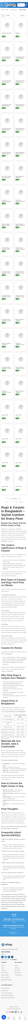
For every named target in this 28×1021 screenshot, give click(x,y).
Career (2, 967)
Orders (16, 965)
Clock (3, 896)
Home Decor (13, 9)
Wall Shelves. (4, 908)
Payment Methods (5, 988)
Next (21, 502)
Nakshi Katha (8, 906)
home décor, (4, 541)
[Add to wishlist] (11, 33)
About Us (3, 965)
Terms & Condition (5, 977)
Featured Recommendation (7, 995)
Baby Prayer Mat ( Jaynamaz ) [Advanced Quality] (20, 177)
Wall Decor (8, 898)
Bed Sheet (8, 896)
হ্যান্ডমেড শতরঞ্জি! (5, 415)
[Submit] (19, 5)
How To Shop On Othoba (6, 993)
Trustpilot (14, 959)
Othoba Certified (4, 975)
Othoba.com (4, 812)
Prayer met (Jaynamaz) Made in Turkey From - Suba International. (6, 202)
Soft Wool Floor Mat (6, 33)
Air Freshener (11, 902)
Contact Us (3, 970)
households (23, 659)
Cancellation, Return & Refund (8, 997)
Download (13, 932)
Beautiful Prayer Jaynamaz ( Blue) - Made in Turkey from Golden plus (6, 249)
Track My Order (18, 975)
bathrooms (5, 568)
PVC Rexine (17, 904)
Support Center (4, 990)
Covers (12, 904)
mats (19, 768)
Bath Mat (18, 33)
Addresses (17, 967)
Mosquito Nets (20, 900)
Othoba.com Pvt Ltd (14, 1006)
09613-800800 (5, 952)
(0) (7, 36)
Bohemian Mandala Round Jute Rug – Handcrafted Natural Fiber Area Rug (20, 154)
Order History (18, 972)
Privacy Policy (4, 972)
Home (2, 9)
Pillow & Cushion (15, 898)
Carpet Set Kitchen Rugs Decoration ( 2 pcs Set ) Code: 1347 (6, 154)
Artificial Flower (5, 904)
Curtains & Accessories (17, 896)
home (19, 529)
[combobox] (21, 5)
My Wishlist (17, 970)
